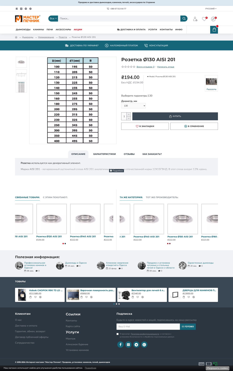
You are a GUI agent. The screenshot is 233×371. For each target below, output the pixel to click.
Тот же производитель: (162, 197)
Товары (20, 281)
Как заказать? (152, 154)
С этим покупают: (55, 197)
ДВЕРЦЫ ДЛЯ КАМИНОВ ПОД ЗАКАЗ (200, 290)
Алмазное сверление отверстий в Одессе (117, 264)
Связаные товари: (27, 197)
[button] (63, 243)
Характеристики (104, 154)
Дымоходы (27, 37)
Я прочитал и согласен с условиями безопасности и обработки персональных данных (147, 335)
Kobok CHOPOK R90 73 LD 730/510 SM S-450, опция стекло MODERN (46, 290)
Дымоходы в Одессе (76, 263)
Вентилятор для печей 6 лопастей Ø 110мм (149, 290)
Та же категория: (131, 197)
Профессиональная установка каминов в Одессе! (35, 265)
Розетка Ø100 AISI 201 (28, 236)
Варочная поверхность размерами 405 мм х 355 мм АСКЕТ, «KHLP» (97, 290)
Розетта (63, 37)
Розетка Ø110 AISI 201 (61, 236)
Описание (78, 154)
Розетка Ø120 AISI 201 (95, 236)
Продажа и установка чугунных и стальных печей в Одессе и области (161, 265)
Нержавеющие (46, 37)
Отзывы (129, 154)
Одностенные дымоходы (201, 263)
